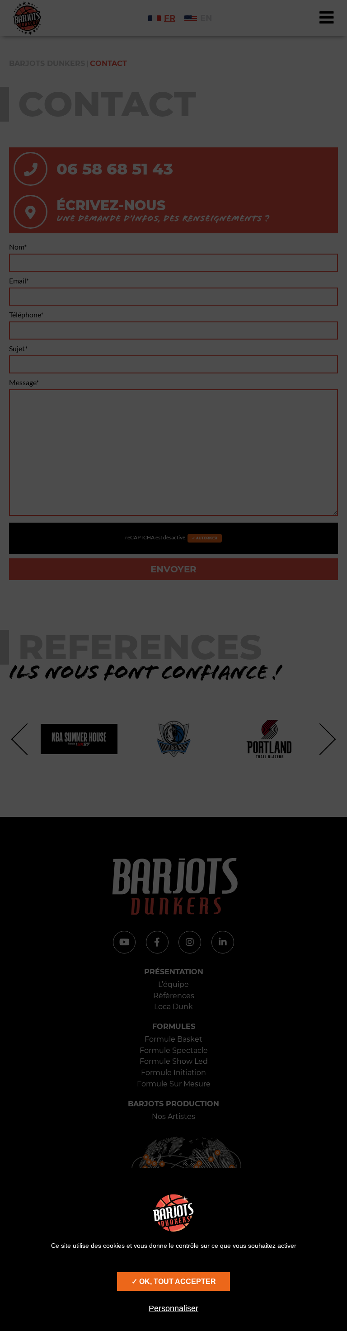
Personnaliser (173, 1308)
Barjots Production (173, 1104)
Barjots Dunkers (47, 63)
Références (173, 995)
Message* (24, 382)
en (206, 18)
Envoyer (173, 569)
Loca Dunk (173, 1006)
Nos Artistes (173, 1116)
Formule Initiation (173, 1072)
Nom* (18, 246)
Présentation (173, 972)
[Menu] (326, 18)
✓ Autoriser (204, 538)
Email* (19, 280)
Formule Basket (173, 1039)
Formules (173, 1026)
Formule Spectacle (174, 1050)
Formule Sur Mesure (174, 1084)
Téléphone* (26, 314)
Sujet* (18, 348)
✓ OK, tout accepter (173, 1281)
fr (169, 18)
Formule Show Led (174, 1061)
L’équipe (173, 984)
